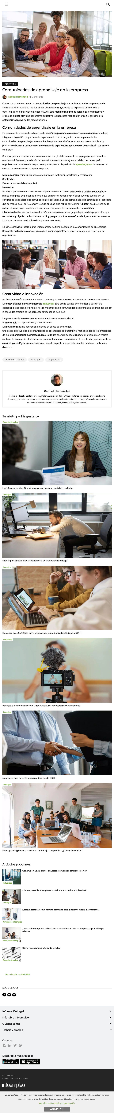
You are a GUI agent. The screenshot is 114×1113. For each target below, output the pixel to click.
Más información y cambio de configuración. (57, 1103)
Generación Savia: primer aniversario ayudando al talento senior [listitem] (54, 871)
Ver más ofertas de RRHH (17, 974)
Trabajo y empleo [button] (12, 1030)
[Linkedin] (14, 994)
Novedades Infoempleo (12, 922)
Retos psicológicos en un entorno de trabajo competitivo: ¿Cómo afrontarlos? (42, 850)
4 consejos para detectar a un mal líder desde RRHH (29, 778)
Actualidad (7, 640)
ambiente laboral (14, 359)
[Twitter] (9, 994)
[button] (108, 3)
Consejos (7, 495)
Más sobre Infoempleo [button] (15, 1017)
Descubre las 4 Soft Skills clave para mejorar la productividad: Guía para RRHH (42, 633)
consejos (36, 359)
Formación (10, 84)
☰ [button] (6, 4)
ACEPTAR (57, 1109)
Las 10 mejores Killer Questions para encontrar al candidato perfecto (37, 488)
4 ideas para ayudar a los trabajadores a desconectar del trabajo (34, 560)
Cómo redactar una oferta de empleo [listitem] (41, 948)
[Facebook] (4, 994)
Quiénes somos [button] (11, 1023)
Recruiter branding (10, 422)
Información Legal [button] (13, 1011)
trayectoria (54, 359)
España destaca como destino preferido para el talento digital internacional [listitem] (60, 910)
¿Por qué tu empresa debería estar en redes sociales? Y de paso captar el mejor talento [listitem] (63, 929)
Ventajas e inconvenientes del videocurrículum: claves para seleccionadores (41, 705)
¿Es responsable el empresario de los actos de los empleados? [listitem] (54, 890)
